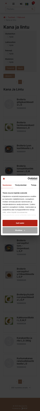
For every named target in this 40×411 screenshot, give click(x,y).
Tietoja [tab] (33, 185)
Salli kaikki (20, 223)
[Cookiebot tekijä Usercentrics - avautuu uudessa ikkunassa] (28, 178)
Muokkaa (18, 230)
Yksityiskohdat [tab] (20, 185)
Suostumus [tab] (7, 185)
